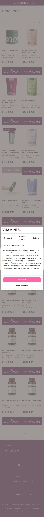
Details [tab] (36, 238)
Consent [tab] (8, 238)
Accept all (22, 280)
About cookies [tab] (22, 238)
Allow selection (22, 286)
